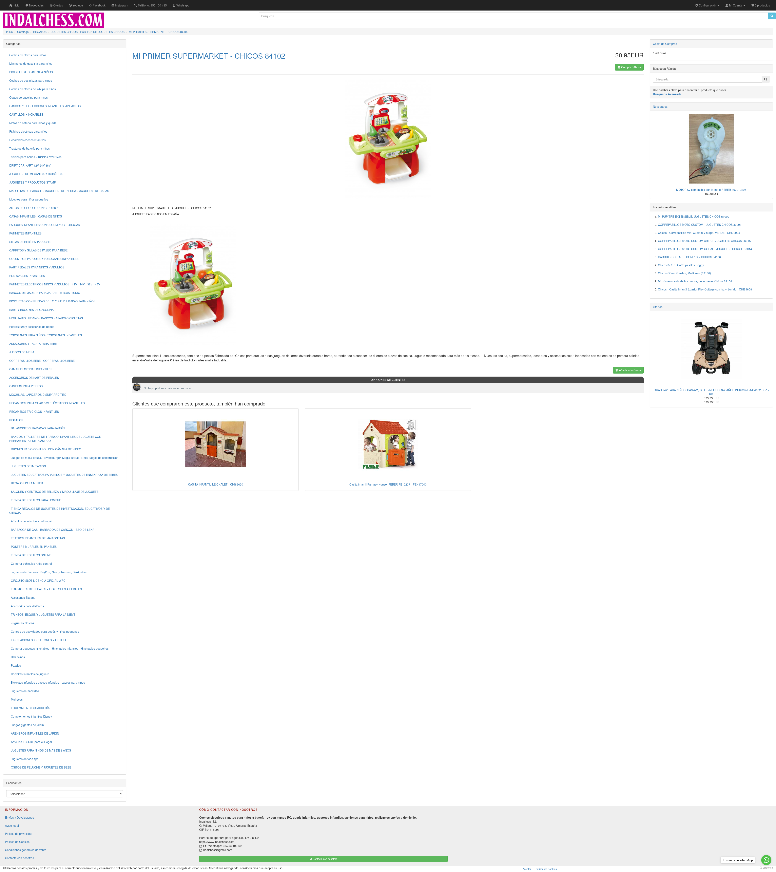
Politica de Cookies (546, 869)
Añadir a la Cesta (629, 370)
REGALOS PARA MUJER (26, 483)
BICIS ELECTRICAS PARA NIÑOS (31, 72)
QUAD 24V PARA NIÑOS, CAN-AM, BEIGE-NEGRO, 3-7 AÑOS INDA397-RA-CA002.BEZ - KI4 (711, 392)
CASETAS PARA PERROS (26, 386)
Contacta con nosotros (19, 858)
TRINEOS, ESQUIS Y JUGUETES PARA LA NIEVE (42, 614)
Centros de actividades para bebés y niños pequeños (44, 631)
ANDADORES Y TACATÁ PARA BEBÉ (33, 344)
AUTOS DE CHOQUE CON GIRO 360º (33, 208)
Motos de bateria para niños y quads (32, 123)
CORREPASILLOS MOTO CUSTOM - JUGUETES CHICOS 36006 (699, 225)
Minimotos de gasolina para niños (30, 63)
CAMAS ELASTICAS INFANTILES (30, 369)
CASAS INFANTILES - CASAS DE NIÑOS (35, 216)
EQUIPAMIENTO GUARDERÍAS (30, 708)
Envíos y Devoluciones (19, 817)
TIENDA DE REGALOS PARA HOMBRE (35, 500)
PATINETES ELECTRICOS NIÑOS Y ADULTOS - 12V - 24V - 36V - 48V (54, 284)
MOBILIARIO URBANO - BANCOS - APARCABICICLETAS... (47, 318)
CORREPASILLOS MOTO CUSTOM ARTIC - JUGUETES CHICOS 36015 (704, 241)
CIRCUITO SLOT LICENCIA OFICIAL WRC (37, 581)
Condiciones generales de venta (25, 850)
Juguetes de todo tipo (24, 759)
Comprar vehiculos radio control (30, 564)
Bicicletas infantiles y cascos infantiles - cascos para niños (47, 682)
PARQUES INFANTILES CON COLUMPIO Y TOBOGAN (44, 225)
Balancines (17, 657)
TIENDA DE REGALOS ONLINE (30, 555)
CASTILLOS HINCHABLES (26, 114)
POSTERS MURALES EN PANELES (33, 547)
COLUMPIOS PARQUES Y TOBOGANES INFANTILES (43, 259)
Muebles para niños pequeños (28, 199)
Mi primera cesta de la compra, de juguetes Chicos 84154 (695, 281)
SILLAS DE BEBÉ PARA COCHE (30, 242)
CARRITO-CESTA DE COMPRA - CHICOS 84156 (689, 257)
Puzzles (15, 665)
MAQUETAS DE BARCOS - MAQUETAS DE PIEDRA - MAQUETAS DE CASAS (59, 191)
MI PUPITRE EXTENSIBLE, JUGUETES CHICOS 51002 (693, 216)
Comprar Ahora (630, 67)
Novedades (660, 107)
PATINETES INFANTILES (25, 233)
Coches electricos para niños (27, 55)
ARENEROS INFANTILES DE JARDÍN (34, 733)
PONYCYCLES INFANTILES (27, 276)
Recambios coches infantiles (27, 140)
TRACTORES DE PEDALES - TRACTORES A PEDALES (45, 589)
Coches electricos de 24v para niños (32, 89)
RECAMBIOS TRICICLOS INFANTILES (34, 412)
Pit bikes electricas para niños (28, 131)
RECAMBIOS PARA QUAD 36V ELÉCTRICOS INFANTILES (47, 403)
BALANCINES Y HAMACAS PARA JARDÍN (37, 428)
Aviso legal (12, 825)
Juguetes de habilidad (24, 691)
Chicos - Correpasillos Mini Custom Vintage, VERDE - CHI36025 (699, 233)
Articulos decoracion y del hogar (30, 521)
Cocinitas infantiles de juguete (29, 674)
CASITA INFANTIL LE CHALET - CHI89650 (215, 484)
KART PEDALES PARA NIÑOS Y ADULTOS (36, 267)
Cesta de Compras (665, 44)
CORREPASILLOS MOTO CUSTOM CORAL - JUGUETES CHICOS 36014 (705, 249)
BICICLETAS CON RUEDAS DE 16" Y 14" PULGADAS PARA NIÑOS (52, 301)
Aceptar (527, 869)
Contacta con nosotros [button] (324, 858)
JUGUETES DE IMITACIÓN (27, 466)
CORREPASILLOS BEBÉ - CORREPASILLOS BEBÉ (42, 361)
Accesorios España (22, 597)
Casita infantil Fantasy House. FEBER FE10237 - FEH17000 (388, 484)
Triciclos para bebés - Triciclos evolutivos (35, 157)
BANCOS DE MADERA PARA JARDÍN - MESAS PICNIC (44, 293)
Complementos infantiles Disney (30, 716)
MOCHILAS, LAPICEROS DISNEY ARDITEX (37, 395)
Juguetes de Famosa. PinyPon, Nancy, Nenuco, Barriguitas (47, 572)
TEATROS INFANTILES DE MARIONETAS (37, 538)
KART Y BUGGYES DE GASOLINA (31, 310)
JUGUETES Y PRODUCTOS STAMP (32, 182)
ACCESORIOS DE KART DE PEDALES (34, 378)
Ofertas (657, 307)
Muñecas (16, 699)
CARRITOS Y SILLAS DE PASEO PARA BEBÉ (38, 250)
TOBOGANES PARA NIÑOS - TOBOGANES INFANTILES (45, 335)
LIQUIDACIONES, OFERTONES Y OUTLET (37, 640)
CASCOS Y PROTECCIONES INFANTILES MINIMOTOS (45, 106)
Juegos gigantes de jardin (26, 725)
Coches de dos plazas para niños (30, 80)
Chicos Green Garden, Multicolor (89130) (684, 273)
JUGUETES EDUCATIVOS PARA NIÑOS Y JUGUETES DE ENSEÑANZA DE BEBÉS (63, 475)
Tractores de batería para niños (29, 148)
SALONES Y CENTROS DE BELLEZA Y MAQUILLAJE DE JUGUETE (53, 492)
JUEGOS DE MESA (21, 352)
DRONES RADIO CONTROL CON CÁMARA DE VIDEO (45, 449)
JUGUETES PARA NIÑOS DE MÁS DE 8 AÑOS (40, 750)
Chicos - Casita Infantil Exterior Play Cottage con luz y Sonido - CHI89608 (705, 289)
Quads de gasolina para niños (28, 97)
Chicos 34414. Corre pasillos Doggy (681, 265)
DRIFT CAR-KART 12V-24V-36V (30, 165)
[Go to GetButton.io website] (766, 868)
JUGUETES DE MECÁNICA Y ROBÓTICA (35, 174)
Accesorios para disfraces (26, 606)
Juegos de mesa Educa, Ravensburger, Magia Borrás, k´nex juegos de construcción (63, 458)
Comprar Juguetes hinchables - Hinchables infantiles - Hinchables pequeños (59, 648)
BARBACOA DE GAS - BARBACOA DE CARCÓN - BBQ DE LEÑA (51, 530)
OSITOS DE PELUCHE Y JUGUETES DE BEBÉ (40, 767)
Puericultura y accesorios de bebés (31, 327)
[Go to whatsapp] (766, 860)
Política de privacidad (18, 834)
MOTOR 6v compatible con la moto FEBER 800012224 (711, 190)
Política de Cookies (17, 842)
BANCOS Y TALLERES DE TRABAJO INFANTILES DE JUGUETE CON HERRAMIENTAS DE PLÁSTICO (55, 439)
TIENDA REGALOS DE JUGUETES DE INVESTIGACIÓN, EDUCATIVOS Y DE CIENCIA (59, 511)
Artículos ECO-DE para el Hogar (30, 742)
